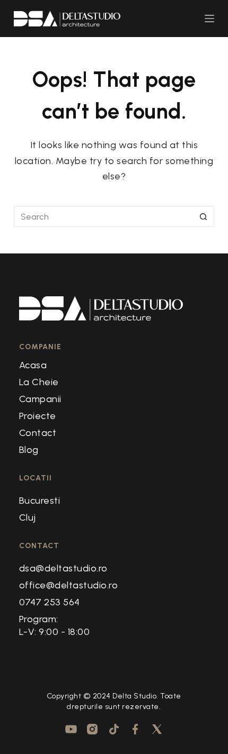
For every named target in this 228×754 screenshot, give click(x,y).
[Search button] (203, 216)
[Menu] (209, 18)
